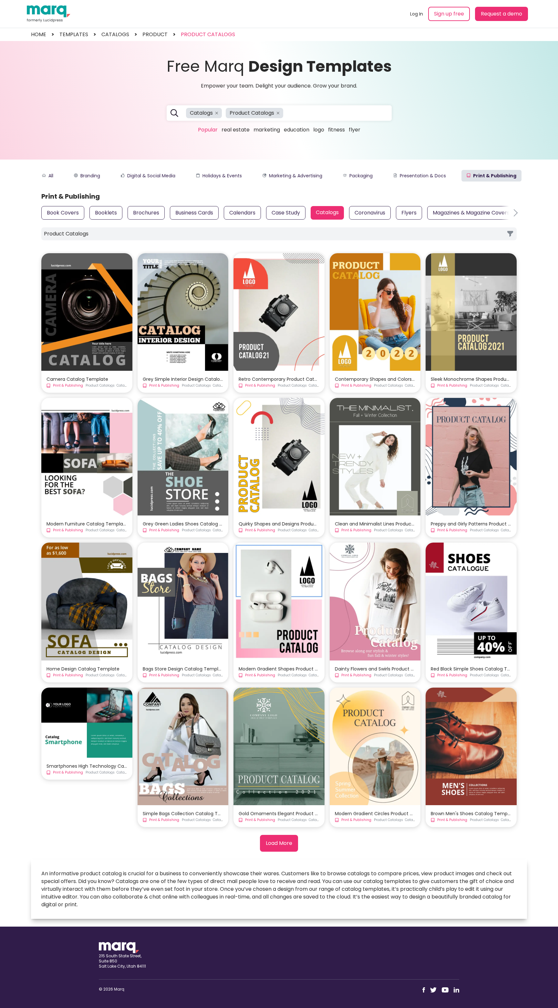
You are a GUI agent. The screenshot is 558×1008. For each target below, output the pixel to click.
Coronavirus (370, 212)
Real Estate (236, 129)
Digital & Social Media (151, 175)
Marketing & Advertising (295, 175)
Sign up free (449, 13)
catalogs (115, 34)
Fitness (336, 129)
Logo (318, 129)
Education (296, 129)
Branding (90, 175)
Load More (279, 843)
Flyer (354, 129)
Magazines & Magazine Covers (471, 212)
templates (73, 34)
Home (38, 34)
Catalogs (327, 212)
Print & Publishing (494, 175)
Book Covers (63, 212)
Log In (416, 14)
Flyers (409, 212)
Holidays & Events (222, 175)
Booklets (106, 212)
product (155, 34)
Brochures (146, 212)
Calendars (242, 212)
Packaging (361, 175)
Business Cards (194, 212)
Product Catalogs (208, 34)
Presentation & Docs (423, 175)
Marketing (266, 129)
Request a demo (501, 13)
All (50, 175)
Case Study (286, 212)
